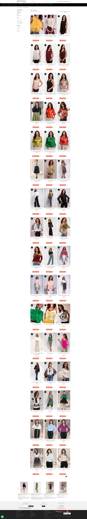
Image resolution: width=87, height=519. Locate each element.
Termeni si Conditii (18, 513)
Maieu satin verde (50, 353)
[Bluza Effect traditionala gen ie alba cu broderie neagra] (36, 169)
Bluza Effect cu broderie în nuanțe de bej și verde (50, 180)
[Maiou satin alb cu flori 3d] (50, 313)
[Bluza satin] (50, 400)
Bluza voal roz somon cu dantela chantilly (50, 296)
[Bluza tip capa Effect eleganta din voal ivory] (36, 198)
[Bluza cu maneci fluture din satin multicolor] (63, 255)
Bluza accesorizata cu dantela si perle (63, 382)
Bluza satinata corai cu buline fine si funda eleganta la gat (50, 122)
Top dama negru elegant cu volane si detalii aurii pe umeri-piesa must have (50, 94)
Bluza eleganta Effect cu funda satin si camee (64, 209)
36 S (18, 31)
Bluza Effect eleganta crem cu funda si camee (37, 469)
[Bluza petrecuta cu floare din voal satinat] (63, 284)
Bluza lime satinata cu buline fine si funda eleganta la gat (37, 151)
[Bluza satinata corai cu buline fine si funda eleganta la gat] (50, 111)
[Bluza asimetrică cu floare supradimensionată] (63, 227)
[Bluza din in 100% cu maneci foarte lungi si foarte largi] (36, 342)
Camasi (18, 13)
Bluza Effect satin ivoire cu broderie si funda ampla (50, 469)
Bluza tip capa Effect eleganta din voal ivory (37, 209)
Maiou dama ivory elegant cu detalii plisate (37, 65)
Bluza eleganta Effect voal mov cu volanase (63, 440)
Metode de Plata (32, 512)
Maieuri (18, 14)
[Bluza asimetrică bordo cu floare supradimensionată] (36, 255)
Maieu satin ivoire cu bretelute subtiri (64, 469)
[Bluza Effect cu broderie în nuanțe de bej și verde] (50, 169)
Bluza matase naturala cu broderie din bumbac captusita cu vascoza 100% (50, 36)
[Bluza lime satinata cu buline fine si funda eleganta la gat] (36, 140)
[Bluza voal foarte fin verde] (36, 313)
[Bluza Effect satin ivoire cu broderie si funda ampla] (50, 458)
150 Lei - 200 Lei (20, 23)
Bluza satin (50, 410)
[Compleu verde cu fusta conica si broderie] (37, 487)
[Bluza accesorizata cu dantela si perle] (63, 371)
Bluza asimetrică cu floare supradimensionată (63, 238)
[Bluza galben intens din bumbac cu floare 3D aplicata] (36, 24)
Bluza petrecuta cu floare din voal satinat (63, 296)
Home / (18, 7)
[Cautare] (46, 1)
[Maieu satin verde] (50, 342)
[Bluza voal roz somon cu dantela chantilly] (50, 284)
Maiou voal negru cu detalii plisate (64, 35)
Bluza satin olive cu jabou (50, 208)
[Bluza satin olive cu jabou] (50, 198)
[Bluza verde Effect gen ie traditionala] (63, 400)
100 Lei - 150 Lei (20, 22)
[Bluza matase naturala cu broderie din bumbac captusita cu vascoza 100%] (50, 24)
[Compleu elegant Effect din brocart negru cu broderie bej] (50, 487)
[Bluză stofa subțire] (50, 227)
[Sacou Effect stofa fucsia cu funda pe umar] (62, 487)
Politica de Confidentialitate (27, 508)
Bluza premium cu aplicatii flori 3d (64, 324)
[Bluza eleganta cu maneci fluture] (36, 284)
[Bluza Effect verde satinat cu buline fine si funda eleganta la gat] (50, 140)
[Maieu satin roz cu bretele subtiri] (63, 342)
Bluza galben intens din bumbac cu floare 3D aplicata (37, 36)
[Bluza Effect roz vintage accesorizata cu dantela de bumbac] (63, 169)
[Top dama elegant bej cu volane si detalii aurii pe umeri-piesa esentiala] (36, 82)
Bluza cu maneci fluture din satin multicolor (63, 267)
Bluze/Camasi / (21, 7)
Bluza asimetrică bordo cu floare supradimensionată (36, 267)
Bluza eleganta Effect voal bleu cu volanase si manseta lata (50, 440)
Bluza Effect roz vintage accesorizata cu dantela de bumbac (64, 180)
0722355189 (62, 506)
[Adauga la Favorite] (40, 40)
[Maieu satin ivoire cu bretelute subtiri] (63, 458)
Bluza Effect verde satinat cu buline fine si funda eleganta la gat (50, 151)
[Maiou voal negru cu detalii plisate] (63, 24)
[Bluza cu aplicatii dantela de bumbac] (36, 400)
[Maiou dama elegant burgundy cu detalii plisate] (50, 53)
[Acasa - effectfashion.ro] (21, 2)
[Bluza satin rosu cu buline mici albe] (63, 140)
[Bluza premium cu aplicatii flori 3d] (63, 313)
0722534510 (62, 505)
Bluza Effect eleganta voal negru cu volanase (37, 122)
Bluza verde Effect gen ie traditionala (64, 410)
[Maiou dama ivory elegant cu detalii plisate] (36, 53)
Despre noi (17, 512)
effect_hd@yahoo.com (61, 508)
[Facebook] (42, 506)
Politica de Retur (32, 513)
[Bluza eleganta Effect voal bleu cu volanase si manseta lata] (50, 429)
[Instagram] (44, 506)
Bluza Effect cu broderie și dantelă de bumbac (37, 238)
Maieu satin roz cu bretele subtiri (63, 353)
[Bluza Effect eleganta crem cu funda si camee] (36, 458)
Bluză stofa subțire (50, 237)
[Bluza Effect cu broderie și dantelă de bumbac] (36, 227)
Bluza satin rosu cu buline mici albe (64, 150)
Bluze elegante (19, 12)
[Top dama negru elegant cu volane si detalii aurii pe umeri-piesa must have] (50, 82)
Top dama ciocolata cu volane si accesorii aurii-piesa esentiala (63, 65)
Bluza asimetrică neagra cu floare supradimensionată (50, 267)
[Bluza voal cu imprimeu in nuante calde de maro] (63, 111)
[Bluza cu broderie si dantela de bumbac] (36, 371)
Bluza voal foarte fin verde (36, 324)
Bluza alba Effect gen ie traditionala (37, 439)
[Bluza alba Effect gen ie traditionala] (36, 429)
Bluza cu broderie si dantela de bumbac (37, 382)
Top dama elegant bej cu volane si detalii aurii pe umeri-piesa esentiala (37, 94)
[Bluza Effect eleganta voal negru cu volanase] (36, 111)
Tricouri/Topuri (19, 15)
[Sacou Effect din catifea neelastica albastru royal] (24, 487)
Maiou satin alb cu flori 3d (50, 324)
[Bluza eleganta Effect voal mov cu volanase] (63, 429)
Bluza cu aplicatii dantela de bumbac (37, 410)
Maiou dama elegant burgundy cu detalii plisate (50, 65)
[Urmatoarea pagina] (68, 476)
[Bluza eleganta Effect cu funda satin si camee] (63, 198)
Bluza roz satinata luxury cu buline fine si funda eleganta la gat (64, 94)
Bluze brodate (19, 11)
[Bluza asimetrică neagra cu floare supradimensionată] (50, 255)
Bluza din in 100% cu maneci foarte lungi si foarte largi (37, 354)
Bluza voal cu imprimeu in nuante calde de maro (63, 122)
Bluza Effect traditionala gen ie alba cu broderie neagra (37, 180)
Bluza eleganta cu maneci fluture (36, 295)
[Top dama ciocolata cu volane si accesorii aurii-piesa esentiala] (63, 53)
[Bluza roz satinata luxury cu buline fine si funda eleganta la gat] (63, 82)
